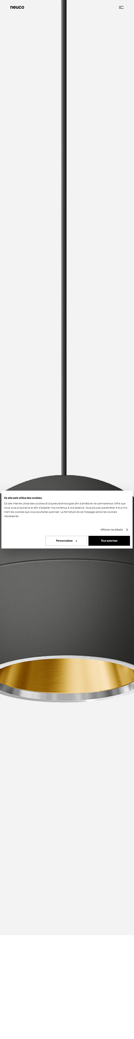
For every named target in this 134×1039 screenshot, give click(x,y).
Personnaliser (64, 540)
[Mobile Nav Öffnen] (120, 7)
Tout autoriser (109, 540)
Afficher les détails (111, 529)
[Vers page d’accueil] (17, 7)
